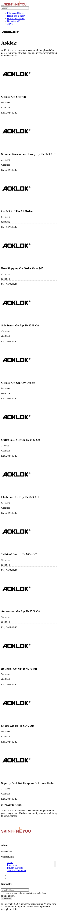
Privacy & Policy (15, 868)
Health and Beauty (16, 16)
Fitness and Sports (15, 13)
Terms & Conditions (16, 870)
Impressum (12, 865)
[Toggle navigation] (2, 5)
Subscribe (6, 899)
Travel (10, 23)
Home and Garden (16, 18)
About (10, 862)
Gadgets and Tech (15, 21)
